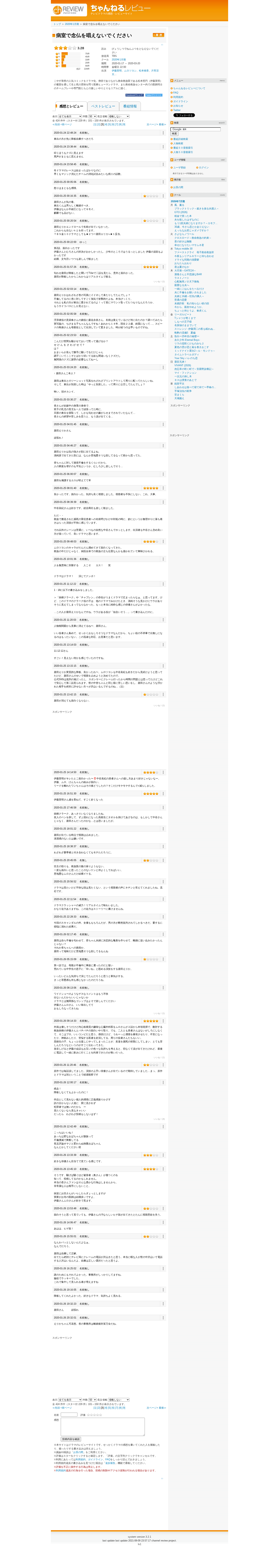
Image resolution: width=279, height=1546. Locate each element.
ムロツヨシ (130, 70)
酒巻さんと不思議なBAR (188, 274)
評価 (82, 1415)
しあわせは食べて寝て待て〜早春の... (195, 387)
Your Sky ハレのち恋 (186, 358)
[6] (113, 124)
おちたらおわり (183, 263)
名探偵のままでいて (185, 325)
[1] (95, 124)
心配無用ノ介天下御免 (186, 281)
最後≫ (162, 124)
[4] (105, 124)
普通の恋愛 (180, 299)
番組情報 (130, 106)
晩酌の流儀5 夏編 (184, 332)
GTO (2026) (180, 212)
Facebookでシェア (134, 95)
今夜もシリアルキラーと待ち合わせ (194, 256)
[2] (98, 124)
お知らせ (178, 105)
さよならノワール (184, 234)
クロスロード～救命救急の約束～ (192, 237)
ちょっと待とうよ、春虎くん (190, 310)
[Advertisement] (84, 740)
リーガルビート (183, 314)
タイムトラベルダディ (186, 354)
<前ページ (66, 124)
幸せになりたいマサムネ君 (189, 245)
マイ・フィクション (185, 372)
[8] (120, 124)
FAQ (107, 1459)
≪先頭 (56, 124)
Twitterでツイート (154, 95)
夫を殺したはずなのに (186, 219)
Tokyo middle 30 (183, 248)
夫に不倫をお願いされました (190, 292)
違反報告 (110, 1463)
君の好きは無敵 (183, 241)
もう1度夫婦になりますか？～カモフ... (196, 223)
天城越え (179, 398)
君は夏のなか (181, 266)
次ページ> (152, 124)
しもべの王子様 (183, 321)
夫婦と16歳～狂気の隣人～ (189, 296)
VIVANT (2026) (182, 365)
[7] (116, 124)
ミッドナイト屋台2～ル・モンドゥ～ (194, 350)
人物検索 (178, 143)
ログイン (204, 167)
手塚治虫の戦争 (183, 391)
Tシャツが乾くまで (185, 318)
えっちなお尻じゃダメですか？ (191, 230)
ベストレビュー (103, 106)
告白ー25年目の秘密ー (186, 336)
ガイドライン (95, 1459)
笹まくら (179, 394)
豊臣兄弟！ (180, 361)
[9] (123, 124)
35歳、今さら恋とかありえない (191, 226)
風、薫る (179, 205)
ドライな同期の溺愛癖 (186, 259)
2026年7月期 (178, 201)
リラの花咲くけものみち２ (189, 343)
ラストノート (181, 278)
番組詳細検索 (180, 139)
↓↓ (162, 44)
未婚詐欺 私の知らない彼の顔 (191, 303)
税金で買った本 (183, 216)
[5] (109, 124)
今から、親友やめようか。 (189, 307)
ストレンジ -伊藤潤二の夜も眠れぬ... (194, 328)
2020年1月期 (119, 59)
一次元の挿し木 (183, 376)
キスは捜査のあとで (185, 380)
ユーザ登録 (179, 167)
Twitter (176, 110)
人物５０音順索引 (183, 152)
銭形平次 (179, 383)
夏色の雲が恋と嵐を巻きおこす (191, 347)
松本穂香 (144, 70)
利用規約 (81, 1459)
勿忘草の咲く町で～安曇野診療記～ (194, 369)
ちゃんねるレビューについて (189, 88)
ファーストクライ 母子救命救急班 (194, 252)
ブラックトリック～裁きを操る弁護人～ (196, 208)
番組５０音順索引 (183, 147)
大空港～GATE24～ (185, 270)
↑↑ (162, 1478)
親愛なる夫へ (181, 285)
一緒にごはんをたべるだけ (189, 288)
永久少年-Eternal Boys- (187, 339)
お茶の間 (78, 1452)
